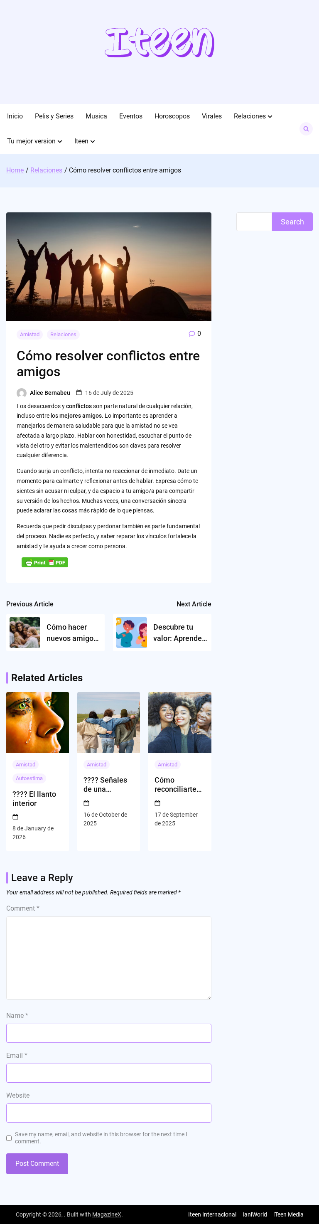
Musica (96, 116)
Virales (212, 116)
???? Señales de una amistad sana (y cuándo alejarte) (106, 784)
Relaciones (250, 116)
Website (17, 1095)
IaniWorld (255, 1214)
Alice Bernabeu (50, 392)
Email (16, 1055)
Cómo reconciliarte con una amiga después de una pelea (179, 784)
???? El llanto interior (34, 799)
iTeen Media (288, 1214)
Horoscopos (172, 116)
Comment (22, 908)
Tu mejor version (31, 141)
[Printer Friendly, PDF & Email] (45, 562)
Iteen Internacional (212, 1214)
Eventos (130, 116)
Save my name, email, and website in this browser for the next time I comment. (101, 1138)
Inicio (15, 116)
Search (292, 221)
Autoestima (29, 778)
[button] (270, 116)
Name (17, 1016)
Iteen (81, 141)
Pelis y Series (54, 116)
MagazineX (106, 1214)
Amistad (29, 334)
